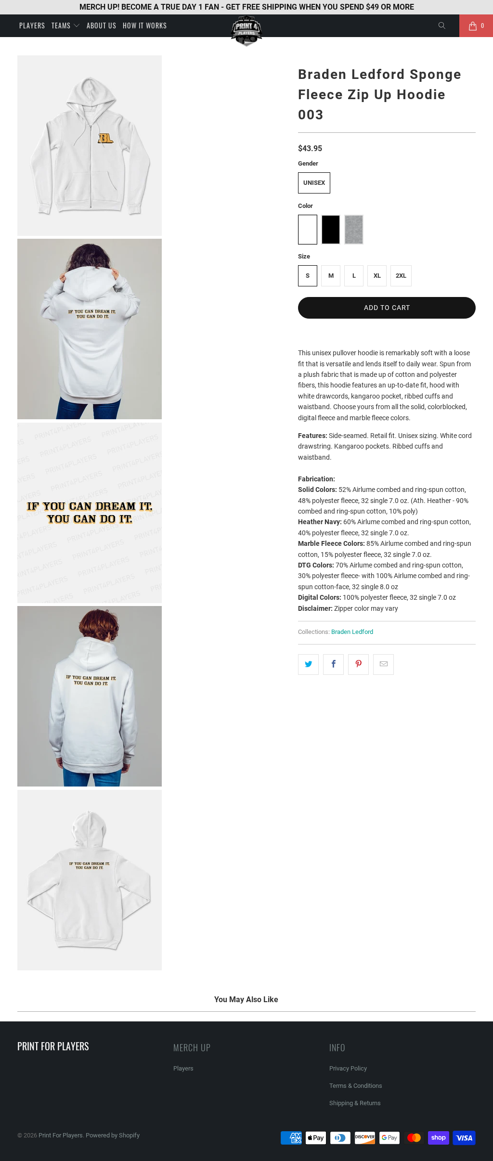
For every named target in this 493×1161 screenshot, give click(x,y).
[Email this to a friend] (383, 664)
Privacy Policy (348, 1068)
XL (377, 275)
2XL (401, 275)
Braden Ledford (352, 631)
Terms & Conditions (355, 1085)
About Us (102, 25)
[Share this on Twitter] (308, 664)
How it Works (145, 25)
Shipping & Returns (355, 1103)
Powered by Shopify (113, 1135)
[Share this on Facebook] (333, 664)
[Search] (442, 26)
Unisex (314, 182)
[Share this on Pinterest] (358, 664)
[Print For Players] (246, 31)
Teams (62, 25)
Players (32, 25)
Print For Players (61, 1135)
